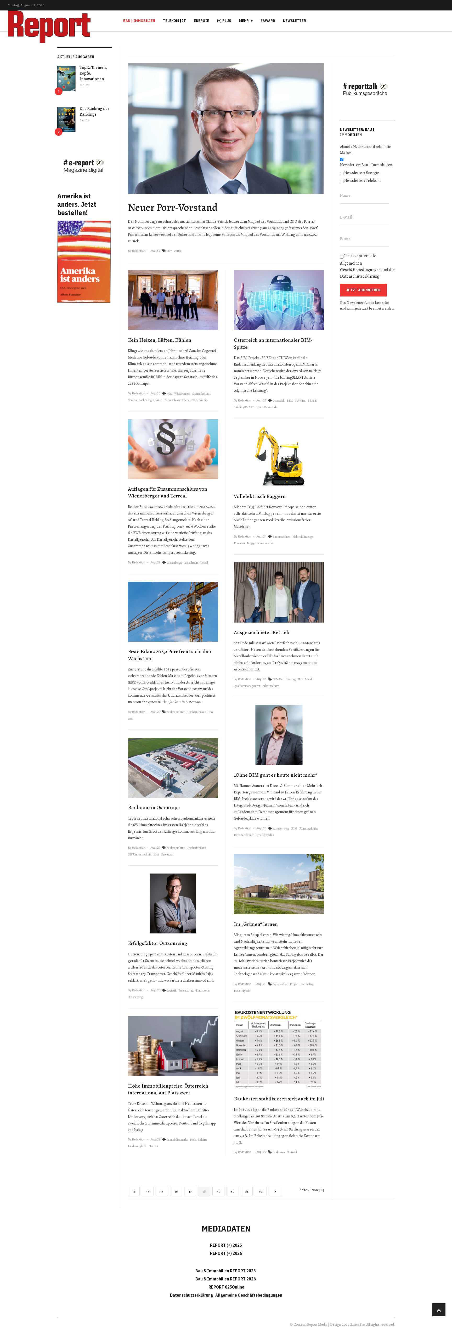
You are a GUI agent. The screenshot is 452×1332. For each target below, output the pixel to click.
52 (260, 1191)
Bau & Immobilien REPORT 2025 (225, 1270)
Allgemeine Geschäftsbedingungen (248, 1295)
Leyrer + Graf (280, 984)
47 (190, 1191)
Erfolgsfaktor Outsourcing (157, 943)
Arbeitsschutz (270, 686)
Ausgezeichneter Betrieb (261, 632)
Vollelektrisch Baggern (260, 496)
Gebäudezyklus (265, 835)
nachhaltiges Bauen (150, 400)
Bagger (251, 543)
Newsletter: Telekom (362, 180)
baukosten (279, 1152)
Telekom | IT (174, 20)
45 (161, 1191)
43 (133, 1191)
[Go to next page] (275, 1191)
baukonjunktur (176, 712)
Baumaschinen (281, 537)
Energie (201, 20)
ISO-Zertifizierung (284, 679)
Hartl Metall (305, 679)
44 (147, 1191)
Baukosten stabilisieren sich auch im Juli (279, 1098)
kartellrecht (191, 562)
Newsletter (294, 20)
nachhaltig (307, 984)
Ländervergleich (137, 1146)
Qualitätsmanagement (247, 686)
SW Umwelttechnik (139, 854)
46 (176, 1191)
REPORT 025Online (226, 1287)
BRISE (312, 400)
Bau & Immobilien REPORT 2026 (225, 1278)
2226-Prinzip (199, 400)
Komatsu (239, 543)
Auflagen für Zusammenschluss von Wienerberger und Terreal (167, 492)
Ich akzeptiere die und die (367, 266)
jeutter (177, 251)
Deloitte (202, 1139)
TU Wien (300, 400)
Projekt (294, 984)
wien (169, 393)
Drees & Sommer (244, 835)
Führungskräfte (308, 828)
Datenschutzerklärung (359, 276)
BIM (290, 400)
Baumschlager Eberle (176, 400)
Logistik (172, 990)
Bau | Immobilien (139, 20)
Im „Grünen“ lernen (256, 924)
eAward (268, 20)
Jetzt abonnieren (363, 290)
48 (204, 1191)
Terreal (204, 562)
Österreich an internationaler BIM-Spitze (273, 344)
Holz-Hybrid (242, 991)
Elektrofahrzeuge (302, 537)
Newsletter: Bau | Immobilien (366, 165)
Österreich (279, 400)
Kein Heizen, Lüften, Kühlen (159, 340)
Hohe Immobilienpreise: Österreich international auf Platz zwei (168, 1089)
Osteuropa (167, 854)
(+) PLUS (224, 20)
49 (218, 1191)
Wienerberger (182, 393)
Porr (169, 251)
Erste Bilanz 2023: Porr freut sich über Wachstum (170, 655)
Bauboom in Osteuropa (154, 807)
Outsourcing (135, 997)
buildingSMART (244, 407)
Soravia (132, 400)
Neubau (153, 1146)
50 (232, 1191)
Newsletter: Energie (361, 173)
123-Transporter (200, 990)
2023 (130, 718)
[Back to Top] (438, 1309)
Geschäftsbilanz (196, 712)
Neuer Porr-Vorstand (173, 207)
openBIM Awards (266, 407)
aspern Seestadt (201, 393)
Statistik (292, 1152)
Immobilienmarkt (177, 1139)
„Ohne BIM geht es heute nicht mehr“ (275, 775)
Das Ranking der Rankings (94, 111)
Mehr (244, 20)
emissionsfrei (265, 543)
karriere (277, 828)
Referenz (184, 990)
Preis (193, 1139)
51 (246, 1191)
